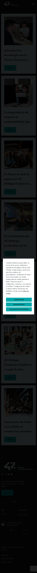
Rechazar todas (18, 304)
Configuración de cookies (18, 309)
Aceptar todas (19, 300)
